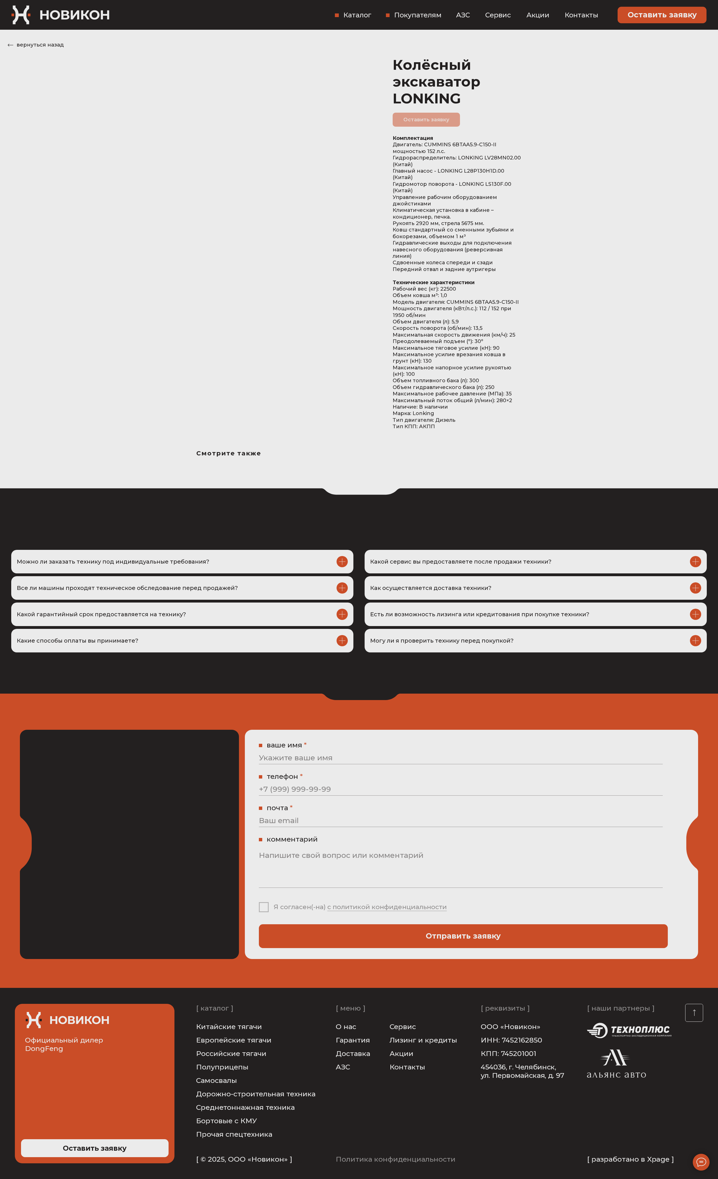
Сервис (498, 15)
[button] (662, 15)
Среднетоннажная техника (245, 1107)
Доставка (353, 1053)
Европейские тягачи (233, 1040)
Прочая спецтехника (234, 1134)
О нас (346, 1026)
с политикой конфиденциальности (387, 907)
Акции (537, 15)
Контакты (581, 15)
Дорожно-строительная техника (256, 1094)
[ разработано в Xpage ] (630, 1159)
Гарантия (353, 1040)
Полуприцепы (222, 1067)
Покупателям (417, 15)
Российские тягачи (231, 1053)
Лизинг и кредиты (423, 1040)
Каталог (357, 15)
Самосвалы (216, 1080)
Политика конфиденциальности (395, 1159)
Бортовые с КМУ (226, 1121)
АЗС (463, 15)
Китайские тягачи (229, 1026)
